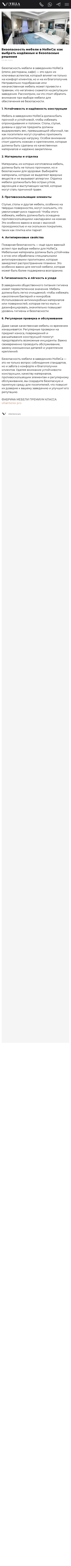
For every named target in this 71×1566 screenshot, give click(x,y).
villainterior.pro (11, 403)
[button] (67, 4)
